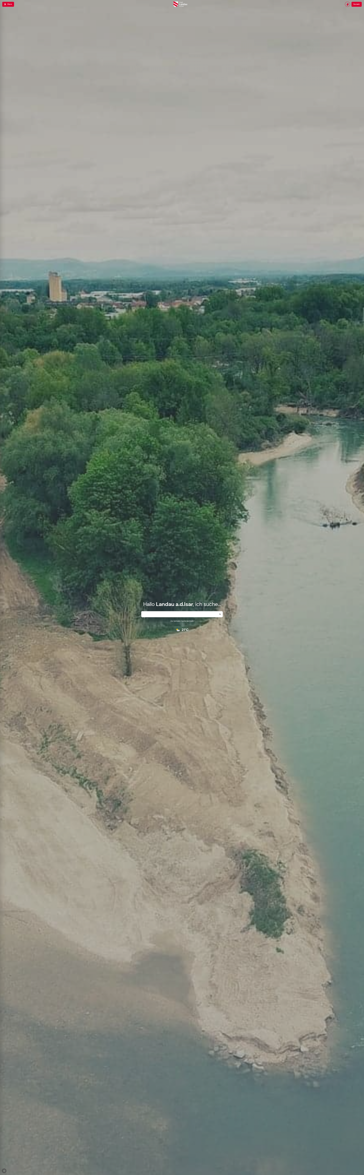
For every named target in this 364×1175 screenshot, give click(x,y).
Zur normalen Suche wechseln (182, 621)
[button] (4, 1171)
